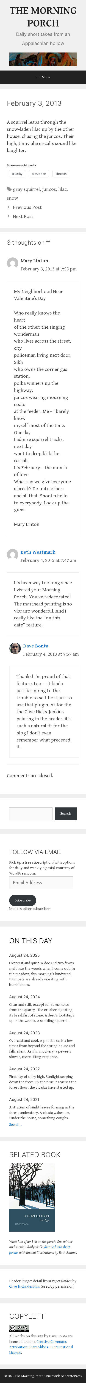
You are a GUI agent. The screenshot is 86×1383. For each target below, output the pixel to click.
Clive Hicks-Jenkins (24, 1286)
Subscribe (23, 900)
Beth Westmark (38, 552)
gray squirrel (26, 189)
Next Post (23, 216)
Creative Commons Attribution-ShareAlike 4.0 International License (41, 1347)
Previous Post (27, 207)
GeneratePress (71, 1376)
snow (12, 198)
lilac (62, 189)
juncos (49, 189)
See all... (15, 1124)
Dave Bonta (35, 646)
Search (65, 813)
